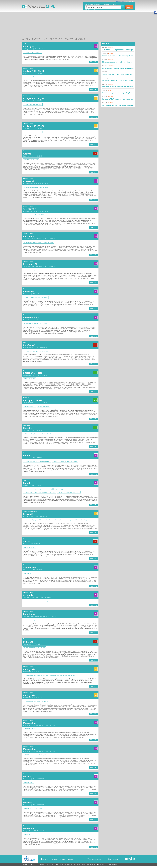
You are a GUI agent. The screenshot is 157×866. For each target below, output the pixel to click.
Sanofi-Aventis (26, 425)
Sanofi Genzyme (27, 639)
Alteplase (26, 73)
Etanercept (26, 458)
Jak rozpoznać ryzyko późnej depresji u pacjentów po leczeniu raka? (126, 80)
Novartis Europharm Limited (30, 511)
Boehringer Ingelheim (28, 68)
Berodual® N (30, 264)
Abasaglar (28, 46)
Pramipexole (26, 831)
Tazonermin (26, 294)
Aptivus (27, 153)
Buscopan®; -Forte (32, 372)
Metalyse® (29, 669)
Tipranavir (26, 156)
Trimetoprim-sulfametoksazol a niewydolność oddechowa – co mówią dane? (129, 87)
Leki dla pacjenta (112, 864)
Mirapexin (28, 828)
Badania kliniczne (101, 864)
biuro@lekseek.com (95, 859)
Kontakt (71, 859)
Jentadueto (29, 614)
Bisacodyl (26, 430)
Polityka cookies (72, 864)
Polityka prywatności (61, 864)
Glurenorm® (29, 567)
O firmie (63, 859)
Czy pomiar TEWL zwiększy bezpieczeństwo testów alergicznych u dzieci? (128, 99)
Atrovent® (28, 181)
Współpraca (43, 864)
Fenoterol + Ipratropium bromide (32, 239)
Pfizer (24, 452)
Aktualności (110, 47)
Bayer (24, 342)
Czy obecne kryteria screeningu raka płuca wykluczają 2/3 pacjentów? (126, 93)
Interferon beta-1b (28, 347)
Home (45, 859)
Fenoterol (26, 320)
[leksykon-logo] (130, 859)
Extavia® (28, 514)
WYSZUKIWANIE (75, 39)
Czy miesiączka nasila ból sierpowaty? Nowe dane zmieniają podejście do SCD (129, 56)
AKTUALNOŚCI (31, 39)
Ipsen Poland (26, 370)
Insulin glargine (27, 49)
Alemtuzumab (27, 644)
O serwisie (54, 859)
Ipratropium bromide (29, 183)
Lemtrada (28, 641)
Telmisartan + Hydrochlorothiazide (33, 725)
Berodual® (28, 236)
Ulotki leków (81, 864)
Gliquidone (26, 570)
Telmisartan (26, 779)
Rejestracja (120, 1)
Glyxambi (28, 595)
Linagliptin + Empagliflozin (30, 597)
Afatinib (25, 544)
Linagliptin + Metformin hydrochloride (34, 616)
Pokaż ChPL (93, 62)
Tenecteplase (27, 671)
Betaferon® (29, 345)
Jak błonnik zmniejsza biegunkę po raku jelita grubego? (121, 105)
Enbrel (26, 455)
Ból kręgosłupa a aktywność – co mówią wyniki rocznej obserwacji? (125, 62)
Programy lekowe (91, 864)
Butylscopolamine (28, 375)
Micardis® (28, 776)
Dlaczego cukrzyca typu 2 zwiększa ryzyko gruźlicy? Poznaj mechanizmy (127, 74)
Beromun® (28, 291)
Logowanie (131, 1)
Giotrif (26, 541)
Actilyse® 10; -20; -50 (34, 70)
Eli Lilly (24, 43)
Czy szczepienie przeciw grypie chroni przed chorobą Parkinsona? (125, 68)
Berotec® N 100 (31, 317)
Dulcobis (27, 428)
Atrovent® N (29, 208)
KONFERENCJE (53, 39)
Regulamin (51, 864)
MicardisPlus (30, 722)
